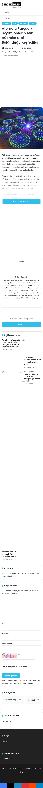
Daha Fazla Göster (20, 202)
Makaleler (23, 23)
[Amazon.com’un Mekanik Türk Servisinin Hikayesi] (11, 460)
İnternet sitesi (7, 644)
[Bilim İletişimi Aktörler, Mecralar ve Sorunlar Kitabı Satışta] (31, 347)
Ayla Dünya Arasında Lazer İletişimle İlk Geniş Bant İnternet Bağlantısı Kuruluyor (11, 343)
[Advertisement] (21, 82)
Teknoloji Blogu (7, 758)
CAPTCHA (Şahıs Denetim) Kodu (14, 667)
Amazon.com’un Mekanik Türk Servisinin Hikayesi (10, 554)
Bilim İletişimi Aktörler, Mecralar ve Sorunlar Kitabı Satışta (31, 360)
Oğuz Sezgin (9, 48)
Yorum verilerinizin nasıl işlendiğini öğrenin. (18, 683)
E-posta (5, 633)
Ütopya (32, 23)
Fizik (13, 18)
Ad (3, 623)
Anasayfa (6, 18)
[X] (24, 301)
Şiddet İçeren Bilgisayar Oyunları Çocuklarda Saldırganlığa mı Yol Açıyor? (31, 376)
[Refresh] (19, 654)
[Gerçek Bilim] (11, 5)
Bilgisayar (6, 23)
